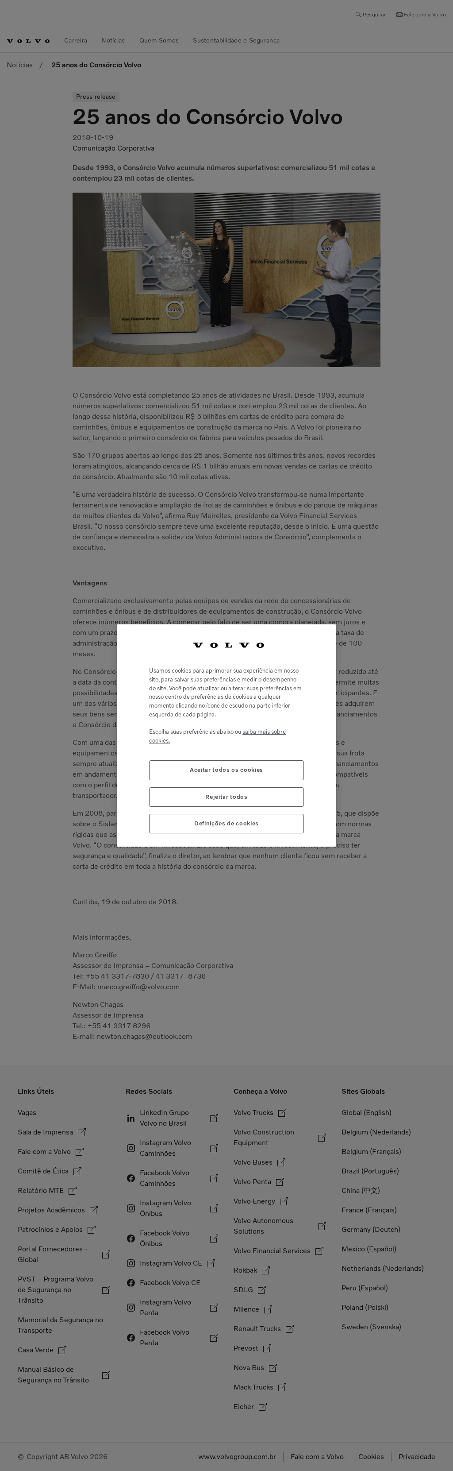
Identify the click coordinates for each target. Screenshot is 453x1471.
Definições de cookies (226, 823)
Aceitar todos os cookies (226, 769)
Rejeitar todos (226, 797)
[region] (226, 735)
